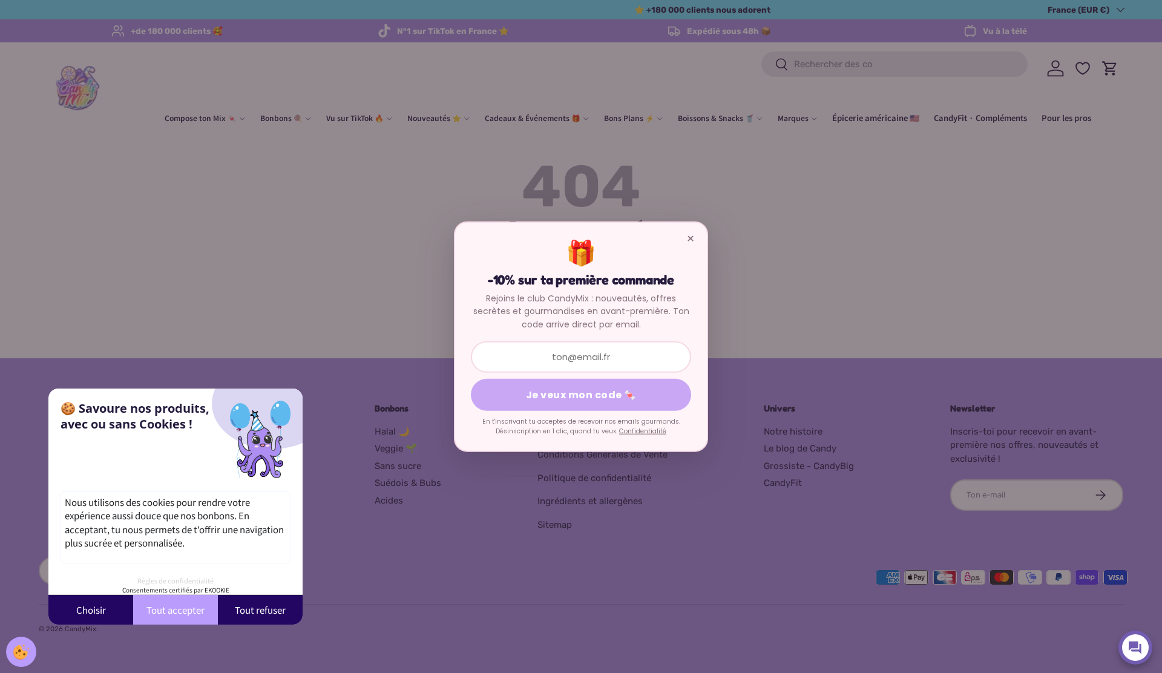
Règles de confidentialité (175, 580)
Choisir (91, 609)
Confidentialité (642, 431)
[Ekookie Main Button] (21, 652)
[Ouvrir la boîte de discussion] (1135, 648)
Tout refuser (260, 609)
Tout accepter (175, 609)
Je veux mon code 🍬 (581, 395)
